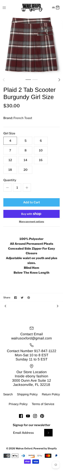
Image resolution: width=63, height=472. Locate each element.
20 (26, 169)
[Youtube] (28, 416)
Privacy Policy (18, 404)
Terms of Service (43, 404)
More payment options (31, 221)
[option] (31, 45)
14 (25, 160)
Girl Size (9, 133)
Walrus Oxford (24, 448)
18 (10, 169)
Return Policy (51, 394)
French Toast (22, 118)
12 (10, 160)
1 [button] (28, 79)
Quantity (9, 180)
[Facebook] (21, 416)
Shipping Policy (27, 394)
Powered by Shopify (45, 448)
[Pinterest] (42, 416)
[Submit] (48, 432)
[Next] (59, 79)
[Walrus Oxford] (31, 8)
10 (41, 150)
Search (8, 394)
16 (41, 160)
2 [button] (35, 79)
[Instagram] (35, 416)
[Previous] (3, 79)
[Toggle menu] (4, 7)
